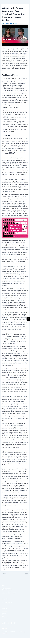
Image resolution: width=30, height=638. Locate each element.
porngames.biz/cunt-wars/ (15, 338)
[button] (27, 4)
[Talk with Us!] (28, 319)
